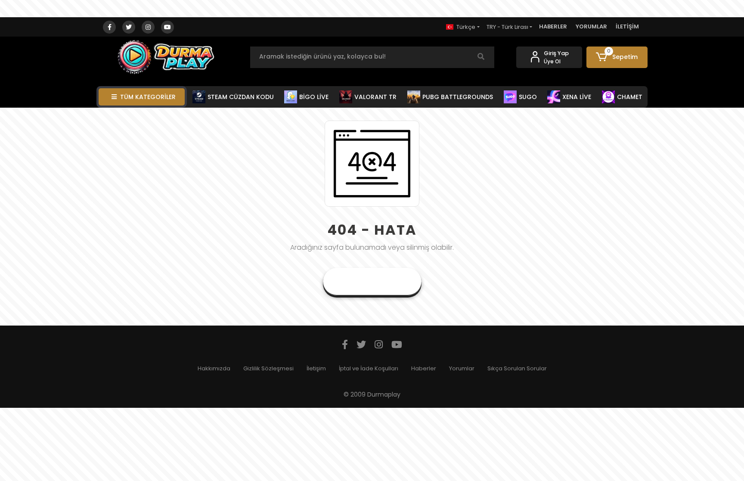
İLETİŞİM (627, 26)
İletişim (316, 368)
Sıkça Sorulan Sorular (517, 368)
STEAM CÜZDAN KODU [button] (241, 97)
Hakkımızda (214, 368)
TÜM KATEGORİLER (148, 97)
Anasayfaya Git (372, 281)
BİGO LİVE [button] (314, 97)
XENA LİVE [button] (576, 97)
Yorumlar (461, 368)
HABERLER (553, 26)
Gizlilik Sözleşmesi (268, 368)
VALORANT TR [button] (375, 97)
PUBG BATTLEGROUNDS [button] (457, 97)
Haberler (423, 368)
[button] (617, 57)
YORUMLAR (591, 26)
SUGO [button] (528, 97)
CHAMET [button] (629, 97)
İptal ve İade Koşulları (368, 368)
